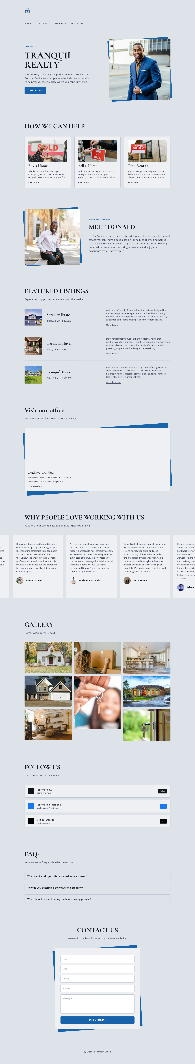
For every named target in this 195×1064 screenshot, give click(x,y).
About (28, 23)
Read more (33, 182)
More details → (113, 325)
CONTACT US (35, 90)
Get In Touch (78, 23)
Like (163, 806)
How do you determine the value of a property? (55, 887)
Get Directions (35, 486)
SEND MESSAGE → (97, 1020)
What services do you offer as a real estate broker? (57, 876)
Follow (162, 791)
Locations (41, 23)
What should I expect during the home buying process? (59, 899)
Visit (163, 821)
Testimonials (59, 23)
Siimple (108, 1051)
